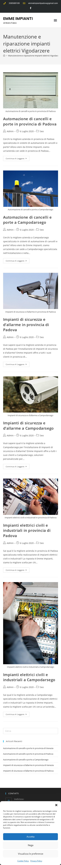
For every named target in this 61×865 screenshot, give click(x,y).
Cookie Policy (23, 861)
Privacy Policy (36, 861)
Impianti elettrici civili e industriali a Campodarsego (29, 677)
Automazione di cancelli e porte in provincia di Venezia (28, 748)
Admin (10, 131)
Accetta (30, 836)
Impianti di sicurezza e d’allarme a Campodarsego (28, 425)
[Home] (4, 55)
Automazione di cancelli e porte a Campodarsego (27, 220)
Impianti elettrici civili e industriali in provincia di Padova (27, 530)
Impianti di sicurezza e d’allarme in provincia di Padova (26, 324)
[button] (56, 805)
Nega (30, 845)
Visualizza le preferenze (30, 853)
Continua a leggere (17, 158)
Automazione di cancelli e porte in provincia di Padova (30, 121)
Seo (42, 131)
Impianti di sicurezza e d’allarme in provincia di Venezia (28, 765)
